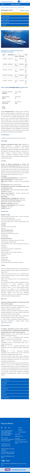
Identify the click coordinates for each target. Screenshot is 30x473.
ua (20, 1)
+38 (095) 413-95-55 (5, 444)
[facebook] (5, 427)
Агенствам (17, 434)
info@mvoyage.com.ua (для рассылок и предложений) (7, 452)
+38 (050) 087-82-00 (5, 446)
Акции (19, 427)
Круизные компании (5, 7)
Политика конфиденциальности (20, 439)
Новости (20, 429)
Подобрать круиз (24, 10)
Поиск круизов (22, 432)
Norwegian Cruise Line (13, 7)
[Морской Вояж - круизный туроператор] (18, 5)
